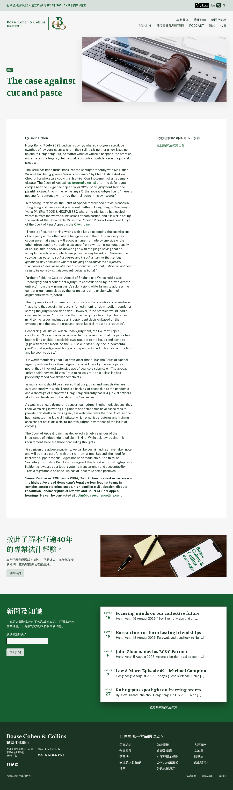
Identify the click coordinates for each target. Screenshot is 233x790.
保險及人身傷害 (130, 762)
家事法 (124, 756)
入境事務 (200, 745)
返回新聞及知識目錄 (171, 145)
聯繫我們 (15, 573)
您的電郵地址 (16, 634)
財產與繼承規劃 (167, 756)
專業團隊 (182, 20)
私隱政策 (191, 775)
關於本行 (145, 25)
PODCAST (196, 25)
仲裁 (122, 768)
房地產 (198, 751)
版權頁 (223, 775)
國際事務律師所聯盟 (170, 25)
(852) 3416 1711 (58, 5)
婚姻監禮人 (201, 762)
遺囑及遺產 (164, 751)
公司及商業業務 (167, 762)
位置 (223, 25)
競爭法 (198, 756)
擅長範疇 (200, 20)
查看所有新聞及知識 (163, 707)
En (213, 5)
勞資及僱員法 (166, 768)
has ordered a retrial (81, 182)
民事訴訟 (125, 745)
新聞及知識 (219, 20)
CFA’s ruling (82, 224)
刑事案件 (125, 751)
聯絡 (212, 25)
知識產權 (163, 745)
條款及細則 (208, 775)
